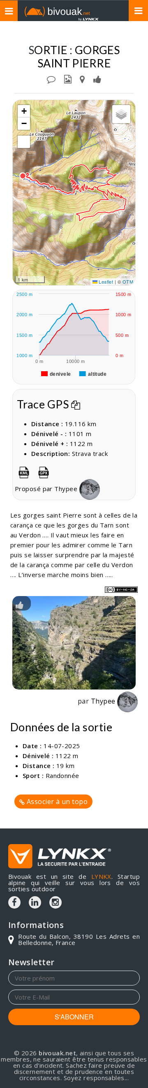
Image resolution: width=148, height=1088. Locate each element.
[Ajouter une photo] (68, 78)
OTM (128, 281)
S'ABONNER (74, 1016)
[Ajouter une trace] (82, 78)
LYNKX (101, 876)
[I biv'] (97, 78)
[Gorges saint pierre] (74, 643)
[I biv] (19, 604)
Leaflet (105, 281)
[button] (22, 175)
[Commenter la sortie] (51, 78)
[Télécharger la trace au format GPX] (44, 471)
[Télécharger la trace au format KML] (24, 471)
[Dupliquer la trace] (75, 404)
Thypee (66, 488)
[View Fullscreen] (24, 142)
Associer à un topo (56, 801)
